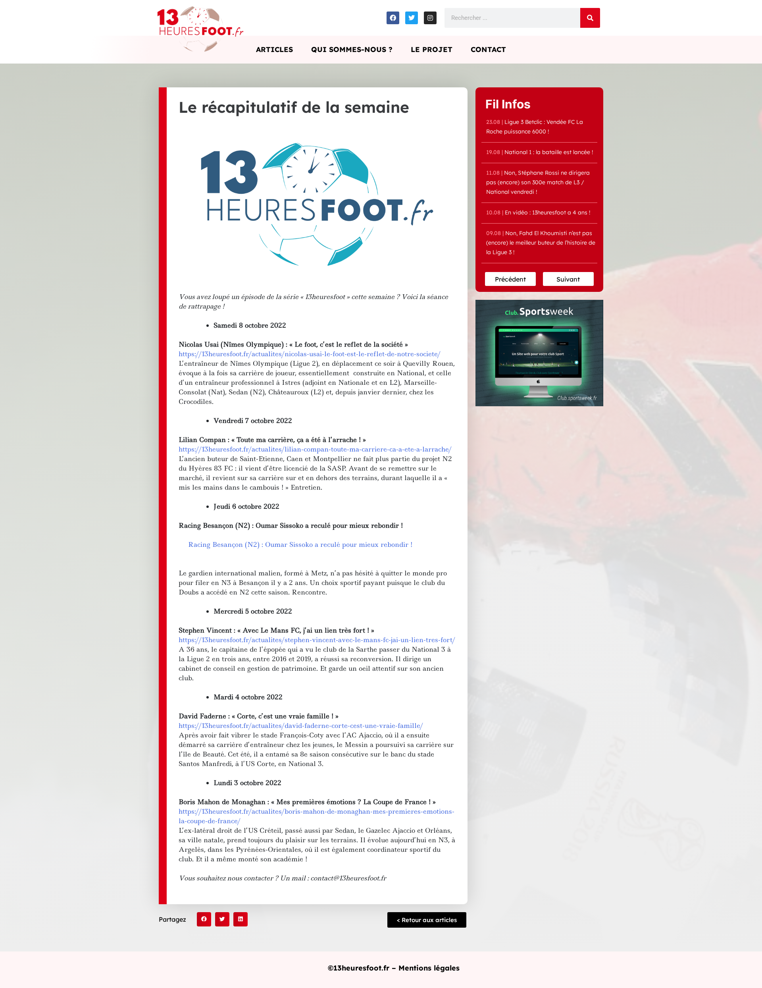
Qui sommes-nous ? (352, 49)
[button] (204, 919)
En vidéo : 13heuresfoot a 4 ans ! (538, 212)
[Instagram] (430, 18)
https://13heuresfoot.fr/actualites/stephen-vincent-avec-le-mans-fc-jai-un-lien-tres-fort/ (317, 639)
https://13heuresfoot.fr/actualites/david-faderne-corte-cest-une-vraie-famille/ (301, 725)
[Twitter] (411, 18)
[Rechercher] (590, 18)
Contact (488, 49)
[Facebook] (393, 18)
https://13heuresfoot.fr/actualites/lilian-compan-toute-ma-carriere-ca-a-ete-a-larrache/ (315, 449)
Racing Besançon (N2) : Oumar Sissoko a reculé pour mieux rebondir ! (300, 544)
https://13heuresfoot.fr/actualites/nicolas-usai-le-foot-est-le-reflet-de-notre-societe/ (310, 353)
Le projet (431, 49)
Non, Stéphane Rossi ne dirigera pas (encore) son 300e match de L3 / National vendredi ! (538, 182)
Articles (274, 49)
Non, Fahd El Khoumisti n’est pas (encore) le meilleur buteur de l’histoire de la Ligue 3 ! (540, 243)
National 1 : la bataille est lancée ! (539, 152)
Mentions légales (429, 968)
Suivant (568, 279)
